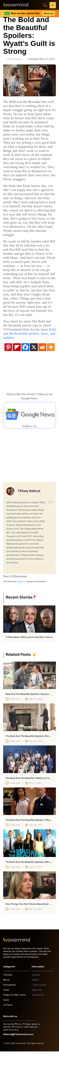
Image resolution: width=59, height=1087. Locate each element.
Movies (6, 1015)
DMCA (35, 1015)
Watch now (48, 13)
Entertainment (10, 1020)
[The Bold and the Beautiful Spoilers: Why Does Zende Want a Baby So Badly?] (29, 834)
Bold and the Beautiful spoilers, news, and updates (26, 368)
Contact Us (38, 1030)
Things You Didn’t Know (15, 1030)
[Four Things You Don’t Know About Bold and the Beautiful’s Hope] (29, 918)
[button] (53, 5)
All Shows (8, 1040)
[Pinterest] (8, 380)
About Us (37, 1025)
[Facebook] (25, 380)
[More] (51, 380)
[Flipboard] (17, 380)
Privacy (36, 1010)
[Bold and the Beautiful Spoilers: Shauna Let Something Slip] (29, 708)
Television (8, 1010)
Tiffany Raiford (14, 59)
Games (6, 1035)
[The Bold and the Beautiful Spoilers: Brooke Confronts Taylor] (29, 750)
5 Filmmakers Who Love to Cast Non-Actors (29, 669)
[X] (34, 380)
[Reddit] (42, 380)
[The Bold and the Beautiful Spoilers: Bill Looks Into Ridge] (29, 876)
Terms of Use (39, 1020)
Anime (6, 1025)
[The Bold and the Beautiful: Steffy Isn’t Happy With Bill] (29, 792)
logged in (21, 614)
